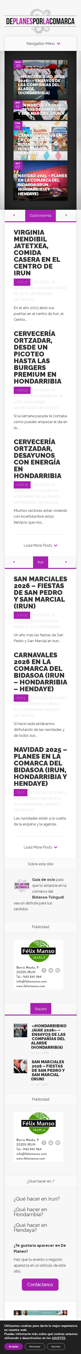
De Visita (21, 294)
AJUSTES (58, 1338)
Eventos (21, 627)
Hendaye (52, 710)
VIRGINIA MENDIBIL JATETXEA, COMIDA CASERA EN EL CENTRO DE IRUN (37, 252)
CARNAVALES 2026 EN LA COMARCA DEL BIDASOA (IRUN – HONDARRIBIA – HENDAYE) (40, 144)
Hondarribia (35, 402)
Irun (63, 288)
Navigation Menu (41, 43)
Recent (41, 1009)
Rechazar (34, 1346)
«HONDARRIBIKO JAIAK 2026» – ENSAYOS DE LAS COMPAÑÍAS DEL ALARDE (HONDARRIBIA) (41, 84)
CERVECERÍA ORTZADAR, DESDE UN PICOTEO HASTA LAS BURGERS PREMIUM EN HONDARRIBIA (37, 357)
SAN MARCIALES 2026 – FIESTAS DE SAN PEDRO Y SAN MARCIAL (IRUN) (41, 109)
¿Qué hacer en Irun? (37, 1199)
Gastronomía (41, 294)
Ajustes (56, 1346)
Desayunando (48, 496)
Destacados (24, 300)
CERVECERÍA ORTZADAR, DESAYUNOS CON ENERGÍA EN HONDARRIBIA (37, 459)
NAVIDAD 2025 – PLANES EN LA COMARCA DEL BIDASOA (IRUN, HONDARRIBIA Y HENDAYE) (42, 184)
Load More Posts (38, 545)
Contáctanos (40, 1284)
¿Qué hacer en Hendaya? (30, 1227)
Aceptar (13, 1346)
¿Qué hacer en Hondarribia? (30, 1211)
